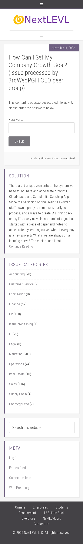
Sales (56, 158)
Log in (13, 458)
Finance (14, 304)
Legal (12, 344)
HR (11, 314)
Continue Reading (21, 246)
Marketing (16, 354)
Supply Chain (18, 394)
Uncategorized (67, 158)
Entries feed (17, 468)
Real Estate (17, 374)
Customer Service (21, 284)
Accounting (17, 274)
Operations (16, 364)
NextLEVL (41, 19)
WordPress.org (19, 488)
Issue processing (21, 324)
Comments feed (20, 478)
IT (10, 334)
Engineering (17, 294)
